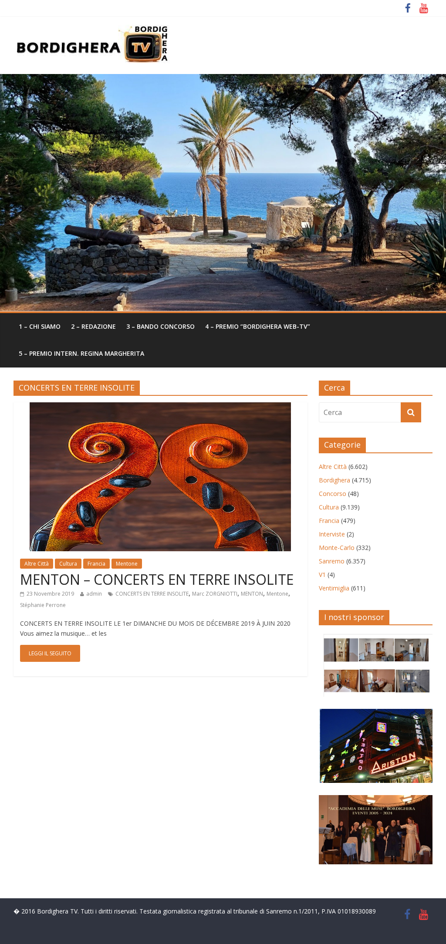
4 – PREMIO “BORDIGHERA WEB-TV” (257, 326)
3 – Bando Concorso (160, 326)
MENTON (252, 593)
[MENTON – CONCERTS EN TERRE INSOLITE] (160, 407)
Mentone (127, 563)
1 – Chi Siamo (40, 326)
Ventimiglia (334, 588)
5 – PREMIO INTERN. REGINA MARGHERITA (81, 353)
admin (94, 593)
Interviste (332, 534)
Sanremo (332, 561)
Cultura (68, 563)
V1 (322, 574)
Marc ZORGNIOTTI (214, 593)
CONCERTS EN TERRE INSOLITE (152, 593)
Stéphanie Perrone (43, 605)
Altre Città (36, 563)
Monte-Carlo (337, 547)
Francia (96, 563)
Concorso (332, 493)
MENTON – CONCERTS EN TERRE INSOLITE (157, 579)
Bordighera (334, 480)
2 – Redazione (93, 326)
